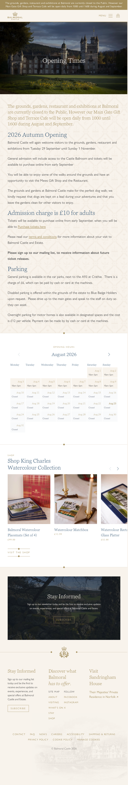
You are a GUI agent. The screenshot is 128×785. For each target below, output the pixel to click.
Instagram (71, 702)
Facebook (70, 697)
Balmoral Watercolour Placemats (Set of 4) (24, 533)
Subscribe (64, 619)
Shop (51, 718)
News (43, 734)
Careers (56, 734)
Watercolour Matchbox (71, 530)
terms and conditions (43, 237)
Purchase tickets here (32, 227)
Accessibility (75, 734)
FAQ (32, 734)
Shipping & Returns (102, 734)
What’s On (55, 707)
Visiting (53, 702)
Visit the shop (19, 552)
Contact (19, 734)
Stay (51, 713)
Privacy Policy (38, 739)
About (52, 697)
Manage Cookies (88, 739)
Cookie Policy (62, 739)
